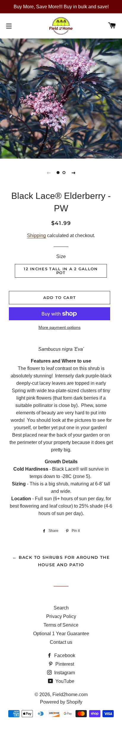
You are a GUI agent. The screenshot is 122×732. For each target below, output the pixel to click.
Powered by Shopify (61, 701)
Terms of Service (61, 625)
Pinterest (64, 664)
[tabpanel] (61, 98)
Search (61, 607)
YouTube (64, 681)
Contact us (61, 642)
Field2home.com (70, 694)
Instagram (64, 672)
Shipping (36, 235)
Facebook (64, 655)
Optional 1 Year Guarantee (61, 633)
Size (61, 256)
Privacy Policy (61, 616)
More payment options (59, 327)
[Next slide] (73, 172)
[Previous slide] (48, 172)
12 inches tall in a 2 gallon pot (61, 270)
